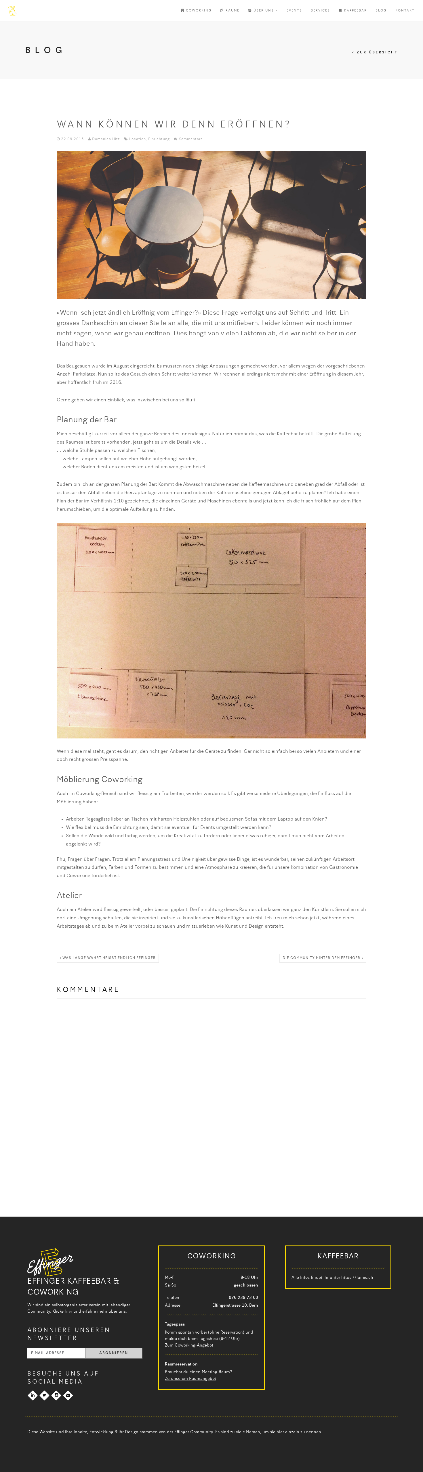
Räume (231, 10)
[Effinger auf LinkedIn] (32, 1395)
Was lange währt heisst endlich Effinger (108, 958)
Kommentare (191, 139)
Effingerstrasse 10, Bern (235, 1305)
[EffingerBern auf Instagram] (56, 1395)
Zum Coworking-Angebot (189, 1345)
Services (320, 10)
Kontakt (405, 10)
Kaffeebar (355, 10)
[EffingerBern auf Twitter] (44, 1395)
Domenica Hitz (106, 139)
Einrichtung (159, 139)
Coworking (198, 10)
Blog (381, 10)
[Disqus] (211, 1079)
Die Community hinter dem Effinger (321, 958)
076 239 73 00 (243, 1298)
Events (294, 10)
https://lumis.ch (357, 1278)
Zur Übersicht (376, 52)
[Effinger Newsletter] (68, 1395)
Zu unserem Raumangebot (190, 1379)
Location (137, 139)
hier (68, 1311)
